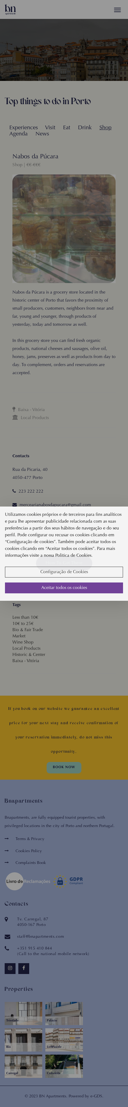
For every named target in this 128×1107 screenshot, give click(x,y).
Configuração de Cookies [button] (64, 572)
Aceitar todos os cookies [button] (64, 588)
